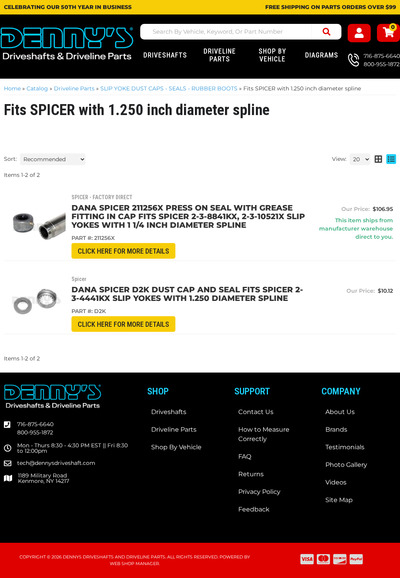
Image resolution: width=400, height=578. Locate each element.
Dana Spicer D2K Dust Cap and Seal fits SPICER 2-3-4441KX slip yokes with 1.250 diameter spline (187, 294)
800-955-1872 (35, 432)
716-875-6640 (35, 424)
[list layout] (391, 159)
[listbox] (53, 159)
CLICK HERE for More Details (123, 251)
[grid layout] (378, 159)
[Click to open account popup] (359, 33)
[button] (240, 32)
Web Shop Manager (134, 563)
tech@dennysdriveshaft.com (56, 463)
